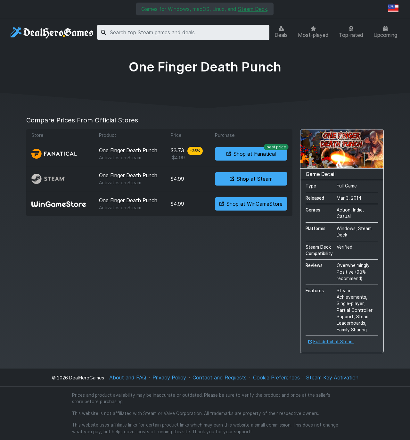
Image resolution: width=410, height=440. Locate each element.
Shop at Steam (255, 179)
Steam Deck (252, 9)
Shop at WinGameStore (254, 204)
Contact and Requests (220, 377)
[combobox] (188, 32)
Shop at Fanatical (260, 152)
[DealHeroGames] (52, 32)
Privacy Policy (169, 377)
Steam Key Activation (332, 377)
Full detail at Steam (333, 341)
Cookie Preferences (276, 377)
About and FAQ (127, 377)
